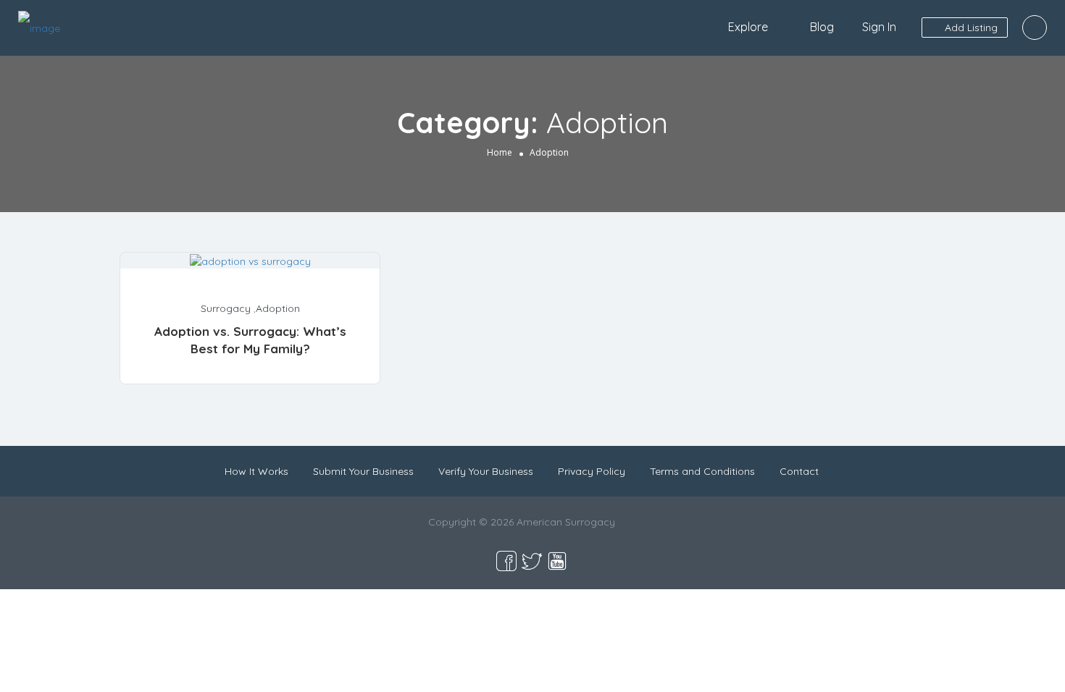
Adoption (278, 308)
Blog (822, 27)
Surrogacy (226, 308)
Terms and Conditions (702, 471)
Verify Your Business (485, 471)
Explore (748, 27)
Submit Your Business (363, 471)
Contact (799, 471)
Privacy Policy (591, 471)
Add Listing (970, 27)
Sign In (879, 27)
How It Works (256, 471)
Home (499, 152)
